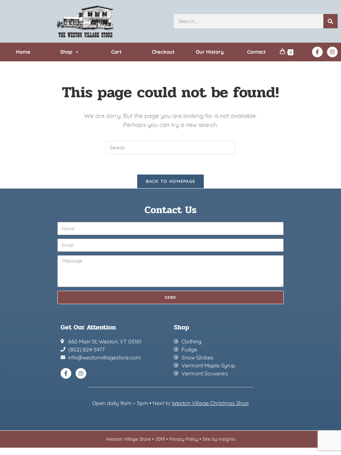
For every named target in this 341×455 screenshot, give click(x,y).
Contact (256, 52)
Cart (116, 52)
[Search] (330, 21)
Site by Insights (218, 439)
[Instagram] (332, 52)
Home (23, 52)
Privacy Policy (183, 439)
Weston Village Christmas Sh (207, 403)
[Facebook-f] (317, 52)
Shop (66, 52)
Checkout (163, 52)
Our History (210, 52)
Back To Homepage (170, 181)
